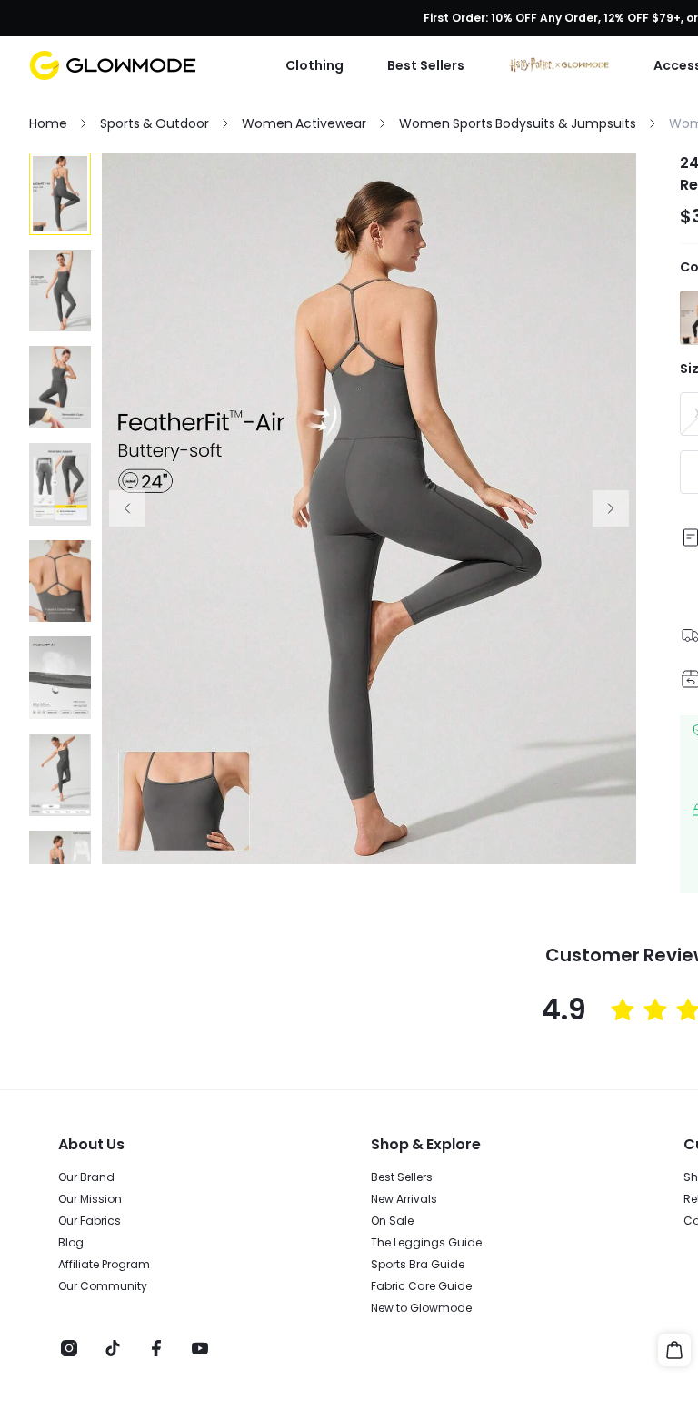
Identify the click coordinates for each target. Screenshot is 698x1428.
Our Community (102, 1286)
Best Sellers (402, 1177)
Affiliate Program (104, 1264)
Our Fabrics (89, 1221)
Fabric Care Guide (421, 1286)
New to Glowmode (421, 1308)
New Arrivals (404, 1199)
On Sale (392, 1221)
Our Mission (90, 1199)
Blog (71, 1242)
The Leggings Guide (426, 1242)
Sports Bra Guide (417, 1264)
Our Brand (86, 1177)
